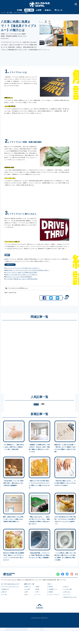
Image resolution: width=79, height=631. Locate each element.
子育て (37, 592)
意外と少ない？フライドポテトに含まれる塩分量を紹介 (18, 276)
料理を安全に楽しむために (70, 597)
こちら (26, 288)
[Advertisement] (24, 355)
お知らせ (66, 586)
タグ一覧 (4, 594)
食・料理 (27, 589)
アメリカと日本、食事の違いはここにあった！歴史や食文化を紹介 (21, 278)
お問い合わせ (67, 592)
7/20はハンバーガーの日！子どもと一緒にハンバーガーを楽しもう (21, 274)
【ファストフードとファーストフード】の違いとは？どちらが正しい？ (22, 268)
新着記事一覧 (5, 589)
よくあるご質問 (68, 589)
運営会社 (51, 586)
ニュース (38, 594)
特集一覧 (4, 592)
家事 (26, 592)
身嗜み (37, 586)
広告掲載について (53, 589)
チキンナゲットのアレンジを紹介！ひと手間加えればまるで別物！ (21, 272)
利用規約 (51, 592)
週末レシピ (28, 586)
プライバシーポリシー (54, 594)
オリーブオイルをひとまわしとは (10, 586)
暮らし (27, 594)
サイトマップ (67, 594)
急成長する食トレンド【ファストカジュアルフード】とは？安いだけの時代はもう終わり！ (27, 270)
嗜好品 (37, 589)
